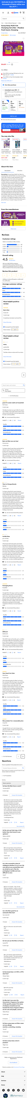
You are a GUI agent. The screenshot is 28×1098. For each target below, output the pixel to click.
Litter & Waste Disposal (10, 23)
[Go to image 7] (16, 62)
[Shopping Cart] (23, 13)
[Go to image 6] (15, 62)
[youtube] (23, 1090)
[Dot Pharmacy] (17, 1096)
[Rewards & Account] (8, 13)
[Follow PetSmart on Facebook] (3, 1090)
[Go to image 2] (10, 62)
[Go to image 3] (11, 62)
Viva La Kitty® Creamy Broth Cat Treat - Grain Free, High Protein (6, 151)
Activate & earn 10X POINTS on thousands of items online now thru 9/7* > (13, 4)
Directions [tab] (19, 170)
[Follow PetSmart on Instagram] (8, 1090)
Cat (2, 23)
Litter (19, 23)
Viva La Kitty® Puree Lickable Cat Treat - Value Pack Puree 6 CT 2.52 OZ (17, 151)
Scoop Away (4, 33)
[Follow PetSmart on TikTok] (18, 1090)
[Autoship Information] (18, 90)
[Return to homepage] (15, 13)
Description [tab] (7, 170)
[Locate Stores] (20, 13)
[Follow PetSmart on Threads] (13, 1090)
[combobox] (13, 18)
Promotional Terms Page (19, 1067)
